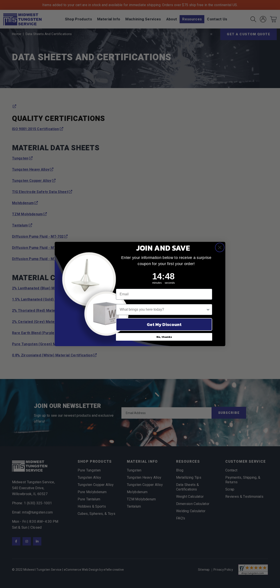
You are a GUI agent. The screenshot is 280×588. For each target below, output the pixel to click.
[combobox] (163, 309)
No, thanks (164, 337)
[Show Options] (208, 309)
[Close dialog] (220, 247)
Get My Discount (164, 324)
